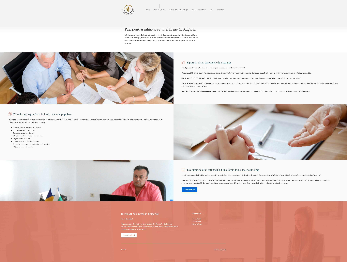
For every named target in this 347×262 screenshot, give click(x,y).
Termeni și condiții (220, 250)
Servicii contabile (198, 10)
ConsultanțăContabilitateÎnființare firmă (197, 221)
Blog (211, 10)
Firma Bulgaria (159, 10)
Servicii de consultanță (178, 10)
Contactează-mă (129, 235)
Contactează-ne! (189, 190)
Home (148, 10)
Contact (220, 10)
